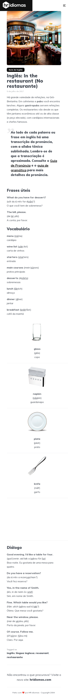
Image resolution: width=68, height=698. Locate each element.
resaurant (42, 653)
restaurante (15, 657)
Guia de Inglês (16, 70)
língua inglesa (25, 653)
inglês (11, 653)
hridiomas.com (40, 679)
